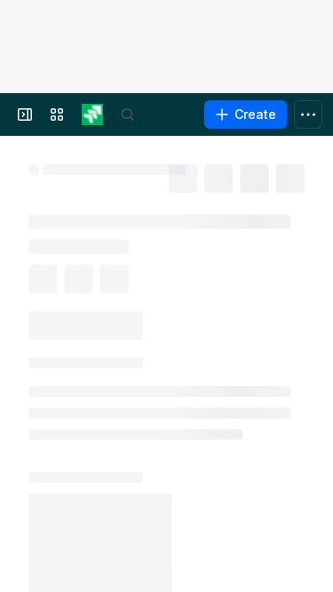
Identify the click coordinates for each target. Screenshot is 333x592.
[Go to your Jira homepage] (92, 114)
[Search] (128, 114)
